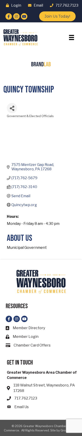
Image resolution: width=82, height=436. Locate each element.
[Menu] (71, 37)
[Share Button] (12, 108)
